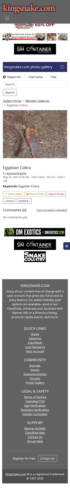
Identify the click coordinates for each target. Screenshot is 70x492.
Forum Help (35, 441)
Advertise (35, 338)
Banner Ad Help (35, 428)
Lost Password (35, 347)
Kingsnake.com (15, 474)
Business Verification (35, 410)
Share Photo (36, 194)
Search (10, 92)
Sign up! (49, 458)
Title (53, 77)
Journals (35, 366)
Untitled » (24, 201)
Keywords (14, 77)
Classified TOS (35, 401)
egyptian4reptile (16, 173)
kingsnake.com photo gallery (28, 66)
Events (35, 370)
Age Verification (35, 406)
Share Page (14, 194)
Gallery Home (12, 101)
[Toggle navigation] (7, 18)
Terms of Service (35, 397)
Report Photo (56, 194)
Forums (35, 378)
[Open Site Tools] (66, 246)
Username (36, 77)
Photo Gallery (35, 383)
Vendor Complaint (35, 414)
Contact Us (35, 437)
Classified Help (35, 433)
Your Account (35, 351)
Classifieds (35, 343)
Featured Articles (35, 374)
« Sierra (9, 201)
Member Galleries (37, 101)
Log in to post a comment (52, 210)
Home (35, 334)
